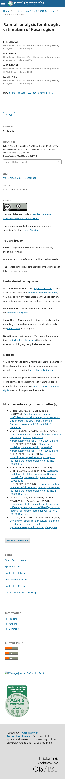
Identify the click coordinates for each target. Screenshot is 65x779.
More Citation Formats (17, 161)
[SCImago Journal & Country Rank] (24, 673)
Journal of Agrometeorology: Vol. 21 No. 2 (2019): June (34, 439)
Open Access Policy (15, 560)
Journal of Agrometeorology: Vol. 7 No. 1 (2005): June (33, 525)
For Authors (11, 623)
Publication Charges (16, 586)
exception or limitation (41, 370)
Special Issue (12, 566)
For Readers (11, 618)
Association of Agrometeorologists (22, 734)
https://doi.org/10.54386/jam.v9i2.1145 (31, 92)
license (25, 230)
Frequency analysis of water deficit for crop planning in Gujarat (35, 485)
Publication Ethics (15, 573)
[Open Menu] (3, 3)
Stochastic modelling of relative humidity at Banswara (34, 472)
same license (13, 328)
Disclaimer (35, 230)
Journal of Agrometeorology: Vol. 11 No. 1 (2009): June (34, 449)
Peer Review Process (16, 579)
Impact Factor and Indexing (20, 592)
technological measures (24, 340)
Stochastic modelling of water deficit (30, 445)
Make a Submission (17, 540)
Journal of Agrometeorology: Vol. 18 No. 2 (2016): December (31, 424)
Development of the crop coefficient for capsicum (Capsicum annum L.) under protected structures (35, 417)
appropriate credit (43, 288)
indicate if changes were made (42, 292)
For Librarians (12, 628)
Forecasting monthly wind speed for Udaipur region (32, 455)
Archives (18, 11)
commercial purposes (17, 312)
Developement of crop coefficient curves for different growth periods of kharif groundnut (35, 505)
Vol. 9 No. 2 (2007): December (40, 11)
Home (6, 11)
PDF (10, 114)
